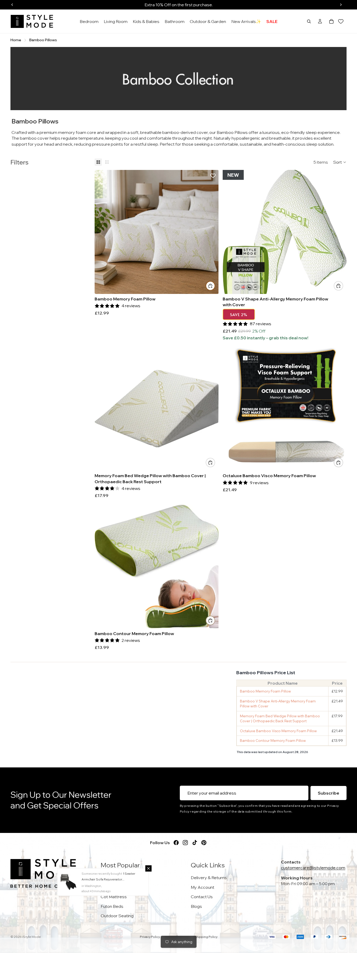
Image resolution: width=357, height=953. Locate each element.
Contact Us (202, 896)
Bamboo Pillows (43, 40)
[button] (340, 162)
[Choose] (210, 286)
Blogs (196, 906)
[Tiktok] (195, 842)
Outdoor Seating (117, 915)
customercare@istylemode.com (313, 867)
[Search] (309, 21)
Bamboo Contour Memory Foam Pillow (273, 740)
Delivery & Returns (209, 877)
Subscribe (328, 793)
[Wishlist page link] (340, 21)
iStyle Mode (31, 937)
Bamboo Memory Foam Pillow (265, 691)
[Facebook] (176, 842)
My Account (202, 887)
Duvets (108, 877)
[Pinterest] (204, 842)
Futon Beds (112, 906)
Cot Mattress (114, 896)
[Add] (338, 286)
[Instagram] (185, 842)
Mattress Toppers (118, 887)
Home (15, 40)
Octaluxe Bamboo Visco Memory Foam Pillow (278, 731)
